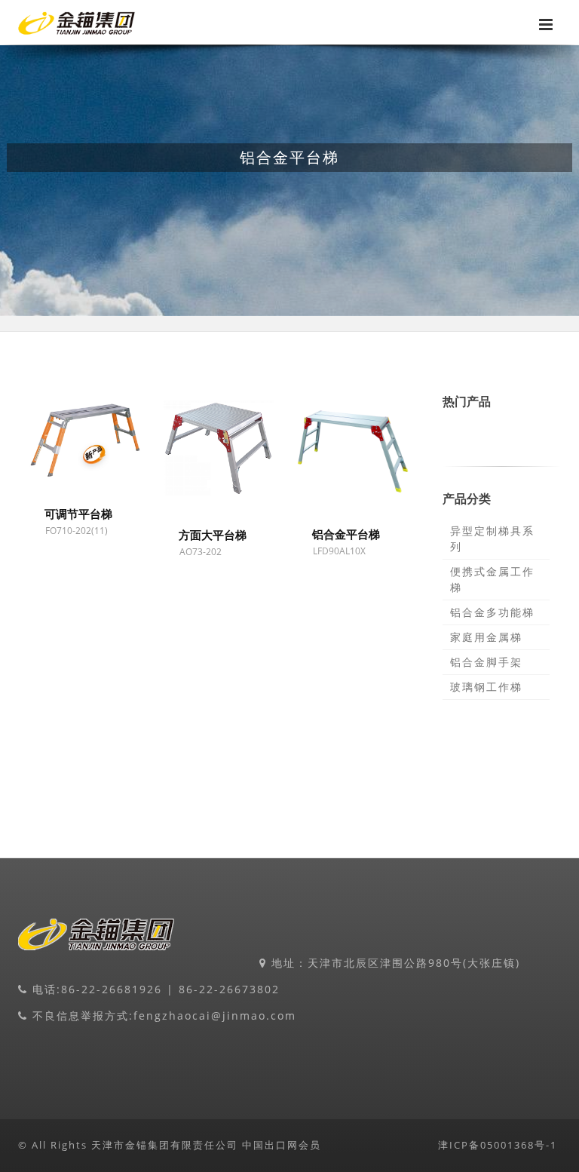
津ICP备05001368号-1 (497, 1145)
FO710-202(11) (76, 530)
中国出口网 (270, 1145)
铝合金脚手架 (486, 662)
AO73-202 (200, 551)
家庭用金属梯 (486, 637)
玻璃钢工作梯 (486, 687)
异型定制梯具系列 (492, 538)
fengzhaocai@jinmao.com (214, 1015)
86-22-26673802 (229, 989)
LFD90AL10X (339, 551)
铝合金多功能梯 (492, 612)
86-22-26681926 (111, 989)
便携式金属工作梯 (492, 579)
